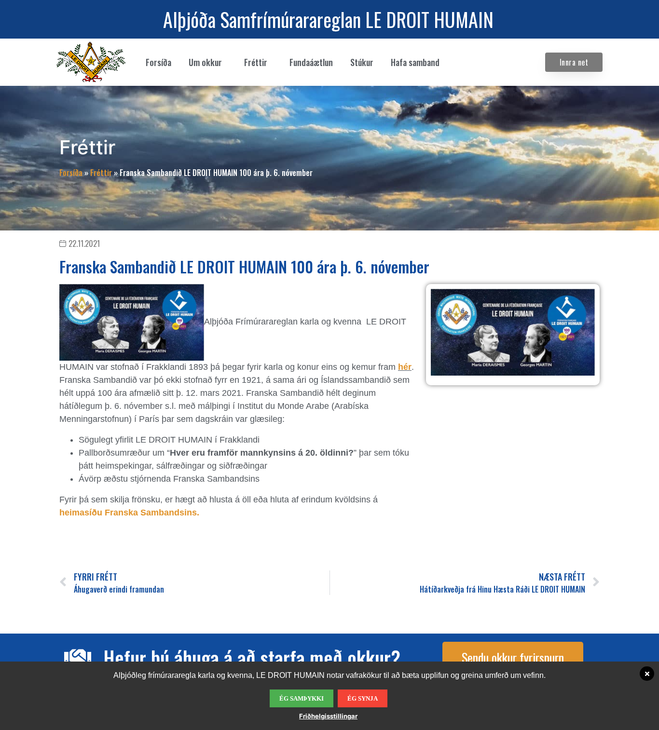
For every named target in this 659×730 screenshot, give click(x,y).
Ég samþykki (301, 698)
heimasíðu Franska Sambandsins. (129, 512)
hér (405, 367)
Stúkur (361, 62)
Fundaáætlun (311, 62)
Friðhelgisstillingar (328, 716)
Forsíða (158, 62)
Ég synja (362, 698)
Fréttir (101, 172)
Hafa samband (415, 62)
